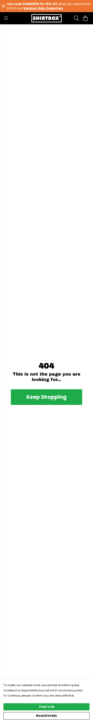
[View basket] (85, 18)
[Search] (76, 18)
